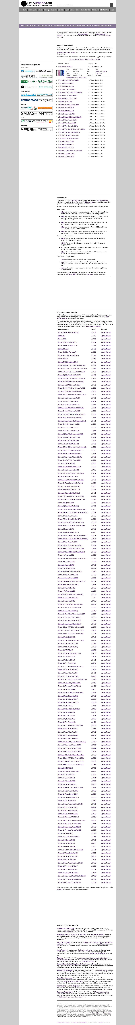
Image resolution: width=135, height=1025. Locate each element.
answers (59, 35)
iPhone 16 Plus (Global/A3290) (67, 95)
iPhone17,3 (99, 73)
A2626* (93, 692)
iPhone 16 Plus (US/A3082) (66, 89)
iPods (72, 10)
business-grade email (64, 959)
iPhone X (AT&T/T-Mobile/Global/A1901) (71, 552)
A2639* (93, 732)
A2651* (93, 817)
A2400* (93, 647)
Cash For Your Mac (63, 942)
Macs (77, 10)
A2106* (93, 591)
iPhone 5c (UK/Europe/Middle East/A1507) (72, 394)
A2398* (93, 640)
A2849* (93, 872)
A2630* (93, 702)
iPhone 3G (61, 335)
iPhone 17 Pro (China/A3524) (67, 123)
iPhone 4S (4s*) (63, 358)
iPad (77, 934)
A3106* (93, 879)
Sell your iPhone (70, 934)
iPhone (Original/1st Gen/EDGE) (68, 332)
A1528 (93, 424)
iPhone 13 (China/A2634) (66, 715)
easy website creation (85, 958)
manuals (108, 35)
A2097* (93, 561)
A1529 (93, 401)
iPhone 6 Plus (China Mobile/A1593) (70, 457)
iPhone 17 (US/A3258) (65, 101)
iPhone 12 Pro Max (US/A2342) (68, 676)
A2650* (93, 800)
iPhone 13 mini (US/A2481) (67, 689)
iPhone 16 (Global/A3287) (66, 83)
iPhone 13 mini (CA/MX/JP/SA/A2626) (70, 692)
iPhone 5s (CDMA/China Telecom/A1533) (71, 414)
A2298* (93, 633)
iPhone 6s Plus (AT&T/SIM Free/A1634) (71, 473)
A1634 (93, 473)
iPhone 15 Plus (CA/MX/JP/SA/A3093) (70, 850)
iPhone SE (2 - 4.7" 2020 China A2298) (71, 633)
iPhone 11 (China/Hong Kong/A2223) (70, 604)
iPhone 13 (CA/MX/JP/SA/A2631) (69, 709)
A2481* (93, 689)
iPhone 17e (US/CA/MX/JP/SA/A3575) (70, 150)
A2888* (93, 794)
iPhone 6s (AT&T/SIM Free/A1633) (69, 460)
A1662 (93, 486)
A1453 (93, 417)
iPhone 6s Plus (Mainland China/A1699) (71, 480)
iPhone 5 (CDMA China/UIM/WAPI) (69, 375)
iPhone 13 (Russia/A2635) (66, 719)
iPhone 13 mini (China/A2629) (68, 699)
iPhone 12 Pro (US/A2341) (67, 663)
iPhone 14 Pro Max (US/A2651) (68, 817)
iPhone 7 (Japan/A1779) (66, 502)
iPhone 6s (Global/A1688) (66, 463)
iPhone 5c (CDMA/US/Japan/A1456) (70, 391)
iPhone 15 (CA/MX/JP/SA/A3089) (69, 836)
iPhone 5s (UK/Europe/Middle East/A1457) (72, 421)
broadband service (88, 961)
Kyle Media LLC (75, 1022)
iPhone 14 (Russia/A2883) (66, 781)
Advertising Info (83, 1022)
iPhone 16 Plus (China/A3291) (67, 98)
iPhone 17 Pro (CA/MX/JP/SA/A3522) (70, 117)
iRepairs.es (61, 986)
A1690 (93, 483)
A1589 (93, 444)
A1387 (93, 358)
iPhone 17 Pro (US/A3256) (66, 114)
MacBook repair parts (85, 950)
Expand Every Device (77, 59)
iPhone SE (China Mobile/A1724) (69, 493)
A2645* (93, 751)
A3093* (93, 850)
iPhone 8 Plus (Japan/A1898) (67, 542)
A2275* (93, 627)
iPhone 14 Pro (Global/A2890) (68, 807)
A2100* (93, 568)
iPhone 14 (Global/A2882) (66, 774)
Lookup (46, 10)
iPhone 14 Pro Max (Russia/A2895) (69, 830)
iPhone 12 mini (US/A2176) (67, 637)
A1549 (93, 434)
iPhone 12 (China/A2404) (66, 660)
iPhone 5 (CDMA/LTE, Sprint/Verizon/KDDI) (72, 368)
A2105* (93, 588)
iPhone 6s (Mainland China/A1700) (69, 466)
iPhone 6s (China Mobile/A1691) (69, 470)
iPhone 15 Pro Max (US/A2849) (68, 872)
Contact (59, 1022)
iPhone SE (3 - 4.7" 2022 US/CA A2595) (71, 755)
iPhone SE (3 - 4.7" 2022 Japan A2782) (71, 758)
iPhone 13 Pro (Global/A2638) (68, 728)
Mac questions (103, 200)
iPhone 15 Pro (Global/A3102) (68, 866)
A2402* (93, 653)
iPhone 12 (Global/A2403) (66, 656)
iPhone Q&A (89, 202)
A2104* (93, 581)
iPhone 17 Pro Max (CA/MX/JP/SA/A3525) (71, 129)
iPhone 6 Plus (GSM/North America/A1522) (72, 447)
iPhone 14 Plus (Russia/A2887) (68, 797)
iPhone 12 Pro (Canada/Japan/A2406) (70, 666)
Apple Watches (85, 10)
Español (69, 986)
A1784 (93, 512)
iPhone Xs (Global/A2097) (66, 561)
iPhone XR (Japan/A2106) (66, 591)
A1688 (93, 463)
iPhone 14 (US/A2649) (65, 768)
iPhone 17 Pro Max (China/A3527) (68, 135)
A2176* (93, 637)
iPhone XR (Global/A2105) (67, 588)
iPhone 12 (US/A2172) (65, 650)
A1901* (93, 552)
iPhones (61, 10)
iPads (67, 10)
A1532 (93, 381)
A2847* (93, 846)
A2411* (93, 683)
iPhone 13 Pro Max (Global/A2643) (69, 745)
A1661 (93, 509)
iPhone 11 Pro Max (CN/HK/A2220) (69, 624)
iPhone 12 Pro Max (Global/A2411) (69, 683)
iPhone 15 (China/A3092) (66, 843)
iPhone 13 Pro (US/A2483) (67, 722)
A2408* (93, 673)
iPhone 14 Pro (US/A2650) (67, 800)
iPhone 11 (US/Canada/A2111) (68, 597)
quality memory (103, 970)
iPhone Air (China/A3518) (66, 147)
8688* (104, 71)
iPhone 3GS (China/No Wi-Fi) (68, 345)
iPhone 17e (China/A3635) (66, 156)
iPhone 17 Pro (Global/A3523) (67, 120)
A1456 (93, 391)
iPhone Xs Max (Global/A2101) (68, 574)
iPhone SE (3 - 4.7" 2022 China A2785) (71, 764)
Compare (54, 10)
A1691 (93, 470)
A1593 (93, 457)
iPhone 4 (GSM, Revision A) (67, 352)
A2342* (93, 676)
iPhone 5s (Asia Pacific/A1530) (68, 427)
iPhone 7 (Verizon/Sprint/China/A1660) (71, 496)
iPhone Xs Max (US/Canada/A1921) (70, 571)
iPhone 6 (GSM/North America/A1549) (70, 434)
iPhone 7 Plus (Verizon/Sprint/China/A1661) (72, 509)
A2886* (93, 791)
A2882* (93, 774)
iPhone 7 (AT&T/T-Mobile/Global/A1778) (71, 499)
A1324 (93, 342)
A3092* (93, 843)
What (62, 212)
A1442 (93, 375)
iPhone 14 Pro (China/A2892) (68, 810)
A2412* (93, 686)
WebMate (60, 958)
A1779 (93, 502)
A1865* (93, 548)
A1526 (93, 398)
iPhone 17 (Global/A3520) (66, 107)
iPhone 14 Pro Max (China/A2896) (69, 827)
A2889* (93, 804)
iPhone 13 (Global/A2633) (66, 712)
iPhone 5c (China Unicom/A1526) (69, 398)
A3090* (93, 840)
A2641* (93, 741)
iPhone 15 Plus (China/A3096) (68, 856)
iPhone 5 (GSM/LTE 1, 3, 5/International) (71, 372)
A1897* (93, 538)
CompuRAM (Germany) (65, 970)
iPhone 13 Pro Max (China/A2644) (69, 748)
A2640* (93, 735)
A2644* (93, 748)
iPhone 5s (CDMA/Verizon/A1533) (69, 411)
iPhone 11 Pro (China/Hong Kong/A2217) (71, 614)
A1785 (93, 516)
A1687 (93, 476)
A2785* (93, 764)
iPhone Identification (93, 326)
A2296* (93, 630)
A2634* (93, 715)
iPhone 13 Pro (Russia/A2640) (68, 735)
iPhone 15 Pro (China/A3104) (68, 869)
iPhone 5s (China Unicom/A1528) (69, 424)
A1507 (93, 394)
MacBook (83, 934)
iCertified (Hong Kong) (65, 992)
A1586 (93, 440)
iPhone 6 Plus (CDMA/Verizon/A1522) (70, 450)
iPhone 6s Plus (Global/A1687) (68, 476)
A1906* (93, 529)
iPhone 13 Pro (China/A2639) (68, 732)
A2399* (93, 643)
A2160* (93, 607)
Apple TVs (95, 10)
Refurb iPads (84, 964)
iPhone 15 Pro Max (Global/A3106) (69, 879)
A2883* (93, 781)
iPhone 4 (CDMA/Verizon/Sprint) (68, 355)
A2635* (93, 719)
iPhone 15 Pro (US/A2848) (67, 859)
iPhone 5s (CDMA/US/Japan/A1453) (70, 417)
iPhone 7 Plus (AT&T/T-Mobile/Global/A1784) (73, 512)
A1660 (93, 496)
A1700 (93, 466)
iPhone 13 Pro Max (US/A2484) (68, 738)
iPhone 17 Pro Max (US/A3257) (68, 126)
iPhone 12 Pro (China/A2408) (68, 673)
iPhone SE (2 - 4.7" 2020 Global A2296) (71, 630)
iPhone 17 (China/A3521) (66, 111)
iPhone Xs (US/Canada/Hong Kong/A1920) (72, 558)
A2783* (93, 761)
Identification (104, 10)
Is (61, 247)
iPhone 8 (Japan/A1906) (66, 529)
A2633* (93, 712)
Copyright (100, 1022)
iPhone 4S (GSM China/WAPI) (68, 362)
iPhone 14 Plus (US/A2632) (67, 784)
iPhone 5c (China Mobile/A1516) (69, 404)
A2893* (93, 820)
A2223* (93, 604)
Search (40, 10)
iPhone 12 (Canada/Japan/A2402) (69, 653)
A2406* (93, 666)
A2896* (93, 827)
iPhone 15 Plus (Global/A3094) (68, 853)
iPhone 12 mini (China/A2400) (68, 647)
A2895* (93, 830)
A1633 (93, 460)
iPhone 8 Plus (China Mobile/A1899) (70, 545)
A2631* (93, 709)
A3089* (93, 836)
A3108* (93, 882)
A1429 (93, 368)
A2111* (93, 597)
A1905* (93, 525)
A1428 (93, 365)
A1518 (93, 430)
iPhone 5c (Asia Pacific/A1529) (68, 401)
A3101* (93, 863)
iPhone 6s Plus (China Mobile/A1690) (70, 483)
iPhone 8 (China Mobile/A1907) (68, 532)
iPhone (95, 942)
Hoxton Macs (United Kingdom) (68, 964)
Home (25, 10)
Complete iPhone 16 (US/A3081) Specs (76, 77)
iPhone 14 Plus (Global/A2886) (68, 791)
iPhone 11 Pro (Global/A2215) (68, 611)
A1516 (93, 404)
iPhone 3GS (62, 339)
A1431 (93, 362)
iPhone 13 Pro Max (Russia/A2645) (69, 751)
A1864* (93, 535)
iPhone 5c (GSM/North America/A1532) (71, 381)
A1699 (93, 480)
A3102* (93, 866)
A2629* (93, 699)
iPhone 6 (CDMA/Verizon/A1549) (69, 437)
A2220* (93, 624)
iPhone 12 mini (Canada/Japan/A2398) (71, 640)
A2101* (93, 574)
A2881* (93, 771)
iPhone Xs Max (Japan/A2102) (68, 578)
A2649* (93, 768)
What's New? (32, 10)
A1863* (93, 522)
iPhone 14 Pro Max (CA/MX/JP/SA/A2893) (72, 820)
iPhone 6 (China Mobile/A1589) (68, 444)
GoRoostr (60, 934)
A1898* (93, 542)
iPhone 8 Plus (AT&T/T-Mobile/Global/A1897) (73, 538)
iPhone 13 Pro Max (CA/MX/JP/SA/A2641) (72, 741)
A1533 (93, 408)
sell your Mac (87, 942)
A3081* (98, 71)
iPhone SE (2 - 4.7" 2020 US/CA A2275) (71, 627)
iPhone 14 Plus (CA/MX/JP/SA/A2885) (70, 787)
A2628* (93, 696)
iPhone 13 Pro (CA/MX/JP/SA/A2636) (70, 725)
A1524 (93, 453)
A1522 (93, 447)
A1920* (93, 558)
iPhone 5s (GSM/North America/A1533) (71, 408)
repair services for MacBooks (73, 981)
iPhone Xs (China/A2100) (66, 568)
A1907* (93, 532)
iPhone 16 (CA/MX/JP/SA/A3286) (68, 80)
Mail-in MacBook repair (97, 953)
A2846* (93, 833)
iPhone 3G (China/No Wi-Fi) (67, 342)
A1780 (93, 506)
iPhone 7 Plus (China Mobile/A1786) (70, 519)
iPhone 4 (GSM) (63, 349)
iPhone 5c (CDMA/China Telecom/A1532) (71, 388)
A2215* (93, 611)
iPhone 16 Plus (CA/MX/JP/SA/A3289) (70, 92)
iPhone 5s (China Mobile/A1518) (69, 430)
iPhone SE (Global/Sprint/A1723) (69, 489)
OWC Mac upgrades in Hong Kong (70, 997)
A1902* (93, 555)
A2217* (93, 614)
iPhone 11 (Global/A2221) (66, 601)
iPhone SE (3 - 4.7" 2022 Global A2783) (71, 761)
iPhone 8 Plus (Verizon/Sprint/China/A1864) (72, 535)
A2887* (93, 797)
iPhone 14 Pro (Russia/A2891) (68, 814)
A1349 (93, 355)
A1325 (93, 345)
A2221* (93, 601)
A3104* (93, 869)
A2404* (93, 660)
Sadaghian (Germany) (64, 978)
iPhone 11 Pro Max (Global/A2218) (69, 620)
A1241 (93, 335)
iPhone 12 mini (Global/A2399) (68, 643)
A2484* (93, 738)
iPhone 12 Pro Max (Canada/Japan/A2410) (72, 679)
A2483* (93, 722)
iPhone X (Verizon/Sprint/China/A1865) (71, 548)
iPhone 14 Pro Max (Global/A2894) (69, 823)
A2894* (93, 823)
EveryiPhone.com (65, 1022)
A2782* (93, 758)
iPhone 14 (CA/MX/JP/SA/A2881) (69, 771)
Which (63, 238)
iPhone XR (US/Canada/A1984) (68, 584)
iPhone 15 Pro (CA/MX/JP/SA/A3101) (70, 863)
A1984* (93, 584)
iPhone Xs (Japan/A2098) (66, 565)
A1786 (93, 519)
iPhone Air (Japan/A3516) (66, 141)
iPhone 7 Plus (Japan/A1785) (67, 516)
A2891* (93, 814)
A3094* (93, 853)
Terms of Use (95, 1012)
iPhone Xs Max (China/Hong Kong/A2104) (72, 581)
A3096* (93, 856)
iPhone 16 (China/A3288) (66, 86)
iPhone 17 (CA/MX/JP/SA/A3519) (68, 104)
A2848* (93, 859)
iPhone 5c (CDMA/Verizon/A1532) (69, 385)
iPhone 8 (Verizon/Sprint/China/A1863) (71, 522)
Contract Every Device (92, 59)
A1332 (93, 349)
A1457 (93, 421)
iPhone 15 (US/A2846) (65, 833)
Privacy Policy (107, 1012)
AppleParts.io (61, 950)
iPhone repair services (101, 992)
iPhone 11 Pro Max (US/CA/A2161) (69, 617)
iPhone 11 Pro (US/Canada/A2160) (69, 607)
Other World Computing (65, 928)
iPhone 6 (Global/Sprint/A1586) (68, 440)
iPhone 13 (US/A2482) (65, 705)
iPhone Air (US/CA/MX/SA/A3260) (68, 138)
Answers (113, 10)
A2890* (93, 807)
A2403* (93, 656)
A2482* (93, 705)
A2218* (93, 620)
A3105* (93, 876)
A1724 (93, 493)
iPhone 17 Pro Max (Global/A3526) (69, 132)
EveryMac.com (83, 34)
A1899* (93, 545)
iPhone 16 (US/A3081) (65, 66)
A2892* (93, 810)
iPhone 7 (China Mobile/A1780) (68, 506)
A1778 (93, 499)
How (62, 259)
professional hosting (100, 958)
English (76, 986)
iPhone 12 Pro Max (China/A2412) (69, 686)
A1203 (93, 332)
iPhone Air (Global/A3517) (66, 144)
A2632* (93, 784)
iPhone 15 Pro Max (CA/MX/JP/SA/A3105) (72, 876)
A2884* (93, 777)
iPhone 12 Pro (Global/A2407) (68, 669)
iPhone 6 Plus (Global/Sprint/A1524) (70, 453)
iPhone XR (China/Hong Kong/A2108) (70, 594)
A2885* (93, 787)
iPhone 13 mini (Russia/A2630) (68, 702)
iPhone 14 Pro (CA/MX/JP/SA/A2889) (70, 804)
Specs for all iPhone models (66, 52)
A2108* (93, 594)
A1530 (93, 427)
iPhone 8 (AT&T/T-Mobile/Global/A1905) (71, 525)
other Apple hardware (97, 934)
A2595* (93, 755)
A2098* (93, 565)
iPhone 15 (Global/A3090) (66, 840)
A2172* (93, 650)
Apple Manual (106, 332)
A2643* (93, 745)
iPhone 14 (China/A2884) (66, 777)
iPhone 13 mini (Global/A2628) (68, 696)
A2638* (93, 728)
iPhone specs (100, 34)
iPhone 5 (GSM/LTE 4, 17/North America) (71, 365)
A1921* (93, 571)
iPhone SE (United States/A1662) (69, 486)
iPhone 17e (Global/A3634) (66, 153)
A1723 (93, 489)
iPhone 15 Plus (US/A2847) (67, 846)
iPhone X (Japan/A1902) (66, 555)
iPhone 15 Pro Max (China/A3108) (69, 882)
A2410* (93, 679)
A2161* (93, 617)
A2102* (93, 578)
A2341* (93, 663)
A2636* (93, 725)
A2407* (93, 669)
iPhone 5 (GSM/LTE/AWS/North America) (71, 378)
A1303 (93, 339)
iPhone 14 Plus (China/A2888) (68, 794)
